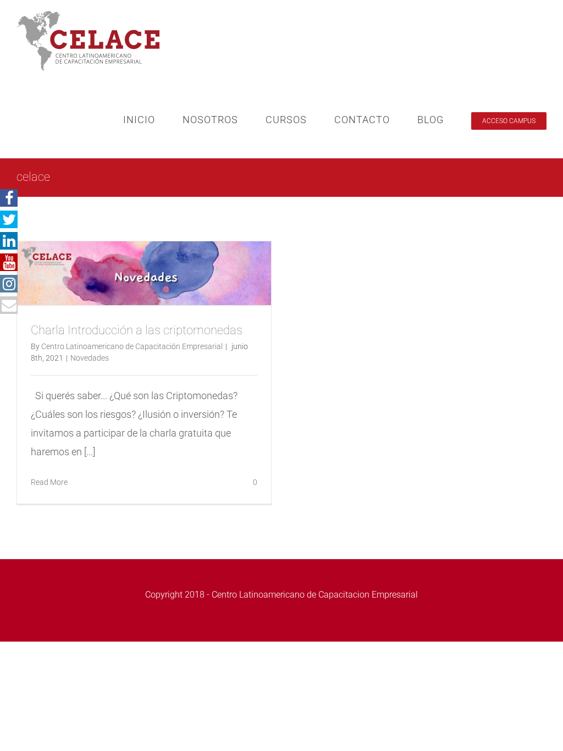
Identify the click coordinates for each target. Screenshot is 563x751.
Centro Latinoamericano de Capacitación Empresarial (132, 346)
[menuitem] (153, 119)
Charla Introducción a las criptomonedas (136, 330)
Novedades (89, 358)
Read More (49, 482)
